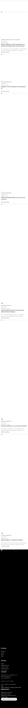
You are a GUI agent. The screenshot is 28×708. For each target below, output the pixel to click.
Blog (2, 656)
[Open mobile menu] (1, 7)
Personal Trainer (5, 668)
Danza (2, 652)
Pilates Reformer (5, 665)
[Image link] (9, 598)
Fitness (2, 663)
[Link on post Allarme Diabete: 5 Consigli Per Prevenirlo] (14, 354)
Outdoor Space (4, 667)
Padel (2, 654)
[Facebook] (2, 706)
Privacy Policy (4, 697)
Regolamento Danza (6, 694)
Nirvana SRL (4, 675)
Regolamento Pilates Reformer (8, 695)
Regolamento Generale (6, 692)
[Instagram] (2, 702)
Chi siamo (3, 651)
